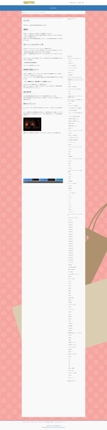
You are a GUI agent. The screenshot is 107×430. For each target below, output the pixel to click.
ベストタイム (70, 211)
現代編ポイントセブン (72, 342)
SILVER (69, 318)
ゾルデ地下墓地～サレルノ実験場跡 (74, 108)
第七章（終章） (71, 297)
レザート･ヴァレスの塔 (72, 67)
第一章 (69, 283)
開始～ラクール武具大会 (72, 135)
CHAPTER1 (70, 224)
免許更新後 (70, 325)
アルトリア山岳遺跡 (72, 65)
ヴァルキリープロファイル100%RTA (74, 89)
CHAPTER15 (70, 257)
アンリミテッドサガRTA (72, 183)
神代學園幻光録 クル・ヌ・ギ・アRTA (74, 332)
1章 (69, 358)
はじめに (70, 60)
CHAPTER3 (70, 229)
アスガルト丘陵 (71, 70)
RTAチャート (70, 377)
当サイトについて (26, 422)
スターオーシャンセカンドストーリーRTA (75, 130)
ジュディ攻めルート (72, 192)
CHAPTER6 (70, 236)
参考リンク (70, 209)
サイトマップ (41, 422)
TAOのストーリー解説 (72, 372)
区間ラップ (70, 72)
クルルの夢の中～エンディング (73, 274)
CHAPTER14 (70, 255)
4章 (69, 365)
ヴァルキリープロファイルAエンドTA (74, 58)
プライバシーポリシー (59, 422)
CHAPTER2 (70, 227)
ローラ (69, 202)
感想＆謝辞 (70, 74)
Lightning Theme (53, 427)
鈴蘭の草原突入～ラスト (72, 125)
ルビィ (69, 195)
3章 (69, 363)
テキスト (49, 107)
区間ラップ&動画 (71, 368)
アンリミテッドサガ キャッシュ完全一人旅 (75, 215)
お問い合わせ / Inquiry (49, 422)
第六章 (69, 295)
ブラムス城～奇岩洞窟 (72, 110)
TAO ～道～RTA (70, 370)
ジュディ (70, 190)
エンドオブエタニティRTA (72, 217)
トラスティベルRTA (71, 278)
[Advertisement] (33, 143)
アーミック (70, 197)
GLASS (69, 311)
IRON (69, 314)
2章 (69, 361)
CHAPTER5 (70, 234)
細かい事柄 (70, 328)
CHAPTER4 (70, 231)
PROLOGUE (70, 222)
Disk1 (69, 91)
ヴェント (70, 204)
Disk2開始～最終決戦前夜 (72, 139)
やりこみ (69, 56)
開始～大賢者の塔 (71, 269)
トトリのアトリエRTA (71, 304)
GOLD (69, 321)
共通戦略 (70, 188)
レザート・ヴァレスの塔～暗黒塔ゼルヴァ (75, 113)
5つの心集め (70, 271)
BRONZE (70, 316)
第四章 (69, 290)
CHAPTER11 (70, 248)
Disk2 (69, 84)
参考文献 (70, 264)
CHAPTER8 (70, 241)
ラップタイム (70, 262)
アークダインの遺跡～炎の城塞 (73, 116)
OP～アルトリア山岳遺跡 (72, 105)
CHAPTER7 (70, 238)
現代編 (69, 337)
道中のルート (70, 63)
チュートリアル (71, 309)
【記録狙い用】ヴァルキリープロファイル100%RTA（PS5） (75, 97)
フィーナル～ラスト (72, 142)
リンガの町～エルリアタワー (73, 137)
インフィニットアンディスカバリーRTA (75, 158)
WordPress (47, 427)
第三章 (69, 288)
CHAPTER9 (70, 243)
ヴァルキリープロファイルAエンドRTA (74, 77)
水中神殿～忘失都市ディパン (73, 118)
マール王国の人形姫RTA (72, 267)
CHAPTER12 (70, 250)
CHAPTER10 (70, 245)
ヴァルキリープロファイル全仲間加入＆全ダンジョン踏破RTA (75, 100)
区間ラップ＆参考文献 (72, 86)
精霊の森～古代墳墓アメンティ (73, 121)
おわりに (70, 168)
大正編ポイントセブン (72, 344)
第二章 (69, 285)
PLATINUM (70, 323)
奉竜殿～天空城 (71, 123)
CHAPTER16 (70, 260)
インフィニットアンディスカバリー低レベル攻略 (75, 171)
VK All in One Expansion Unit (60, 427)
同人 (37, 422)
